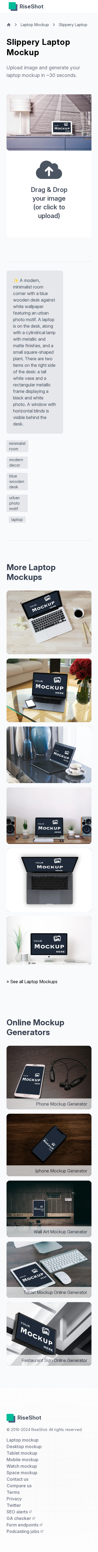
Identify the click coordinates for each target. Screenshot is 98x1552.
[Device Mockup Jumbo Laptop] (49, 880)
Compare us (19, 1485)
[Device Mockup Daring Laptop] (49, 815)
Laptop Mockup (35, 24)
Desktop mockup (24, 1446)
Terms (13, 1492)
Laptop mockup (23, 1440)
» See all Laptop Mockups (32, 981)
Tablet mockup (22, 1453)
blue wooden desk (16, 481)
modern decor (16, 462)
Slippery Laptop (73, 24)
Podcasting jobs (23, 1531)
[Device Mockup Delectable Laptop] (49, 622)
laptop (17, 519)
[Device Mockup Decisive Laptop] (49, 755)
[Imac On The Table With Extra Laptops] (49, 940)
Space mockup (22, 1472)
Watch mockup (22, 1466)
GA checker (19, 1518)
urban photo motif (14, 503)
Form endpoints (23, 1525)
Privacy (14, 1498)
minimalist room (17, 446)
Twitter (14, 1505)
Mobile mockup (22, 1459)
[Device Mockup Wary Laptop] (49, 690)
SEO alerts (18, 1511)
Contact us (17, 1479)
